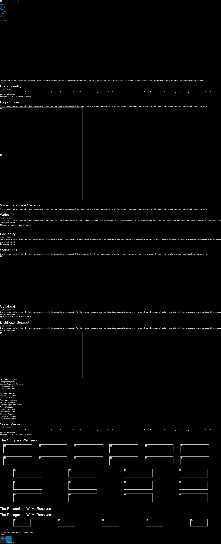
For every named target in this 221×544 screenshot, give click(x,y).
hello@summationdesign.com (10, 532)
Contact (3, 11)
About (2, 9)
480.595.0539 (28, 532)
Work (2, 4)
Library (2, 7)
